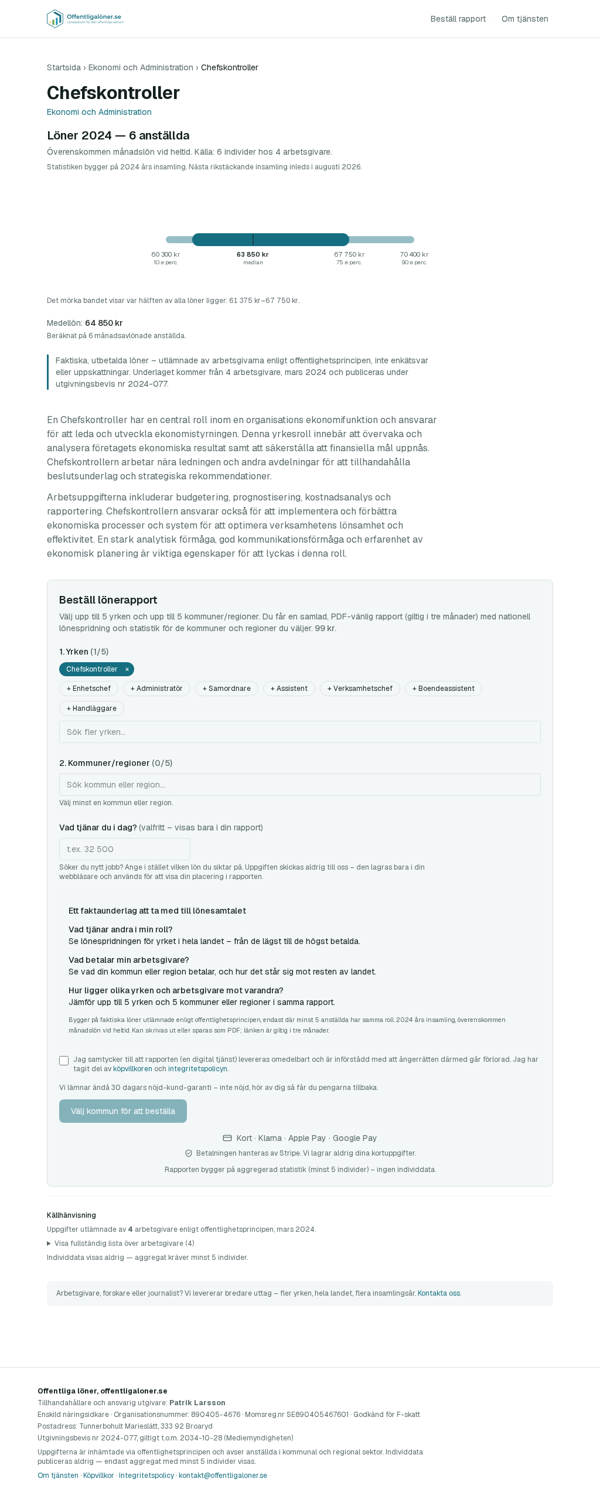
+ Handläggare (92, 708)
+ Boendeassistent (443, 688)
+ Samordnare (227, 688)
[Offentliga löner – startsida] (85, 18)
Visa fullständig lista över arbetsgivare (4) (124, 1243)
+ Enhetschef (89, 688)
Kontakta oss (439, 1293)
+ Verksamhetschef (360, 688)
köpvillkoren (132, 1069)
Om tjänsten (525, 18)
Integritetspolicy (146, 1475)
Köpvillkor (98, 1475)
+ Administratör (157, 688)
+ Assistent (289, 688)
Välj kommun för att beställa (123, 1111)
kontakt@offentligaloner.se (223, 1475)
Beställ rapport (458, 18)
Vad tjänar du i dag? (161, 827)
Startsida (64, 67)
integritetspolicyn (197, 1069)
